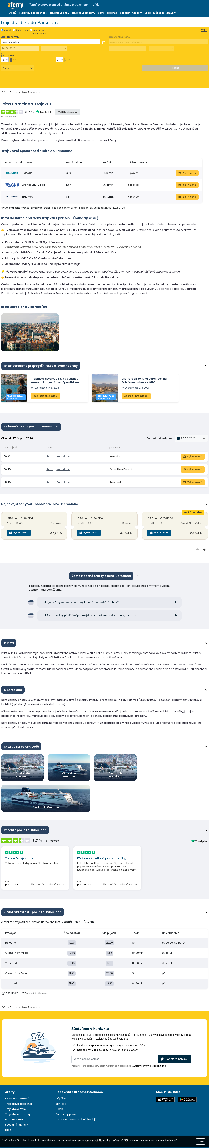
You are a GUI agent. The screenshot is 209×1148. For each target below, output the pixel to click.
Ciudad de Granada (69, 775)
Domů (12, 12)
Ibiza (49, 456)
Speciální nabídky (131, 12)
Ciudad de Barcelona (23, 775)
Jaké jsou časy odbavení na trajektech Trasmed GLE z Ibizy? (80, 602)
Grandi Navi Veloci (34, 185)
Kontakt (61, 1104)
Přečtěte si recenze (68, 112)
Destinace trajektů (17, 1098)
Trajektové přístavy (83, 12)
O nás (59, 1109)
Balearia (27, 173)
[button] (171, 13)
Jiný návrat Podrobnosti (39, 32)
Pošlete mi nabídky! (176, 1059)
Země (101, 12)
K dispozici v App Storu (165, 1099)
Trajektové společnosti (33, 12)
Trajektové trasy (15, 1109)
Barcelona (63, 456)
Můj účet (158, 12)
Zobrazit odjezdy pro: (159, 438)
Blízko (200, 1141)
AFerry (10, 1092)
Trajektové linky (59, 12)
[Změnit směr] (103, 42)
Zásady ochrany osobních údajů (149, 1066)
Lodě (147, 12)
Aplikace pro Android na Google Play (187, 1099)
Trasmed (27, 196)
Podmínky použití (67, 1114)
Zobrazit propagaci (45, 396)
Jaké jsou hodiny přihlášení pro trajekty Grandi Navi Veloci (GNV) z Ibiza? (89, 615)
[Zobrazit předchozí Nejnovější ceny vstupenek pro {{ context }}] (197, 549)
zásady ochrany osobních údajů (160, 1140)
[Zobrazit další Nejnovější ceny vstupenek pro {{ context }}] (204, 549)
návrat (7, 30)
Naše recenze (14, 1119)
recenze (112, 12)
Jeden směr (22, 30)
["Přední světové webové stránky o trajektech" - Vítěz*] (15, 5)
